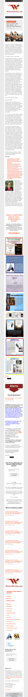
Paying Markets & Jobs (11, 623)
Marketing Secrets (11, 21)
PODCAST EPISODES (11, 613)
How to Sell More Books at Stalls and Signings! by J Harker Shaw (14, 169)
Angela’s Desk (9, 608)
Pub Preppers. (8, 678)
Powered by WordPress (13, 694)
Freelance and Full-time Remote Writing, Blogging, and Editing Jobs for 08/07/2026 (14, 532)
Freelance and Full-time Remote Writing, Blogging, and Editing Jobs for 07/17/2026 (14, 561)
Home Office (9, 617)
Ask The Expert (9, 621)
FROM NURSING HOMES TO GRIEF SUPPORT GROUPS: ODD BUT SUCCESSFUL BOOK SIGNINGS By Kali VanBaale (14, 176)
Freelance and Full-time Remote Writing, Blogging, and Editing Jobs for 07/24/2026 (14, 551)
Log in (7, 694)
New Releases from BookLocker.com (13, 619)
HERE (20, 432)
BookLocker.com (12, 677)
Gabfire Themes (14, 696)
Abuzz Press (18, 677)
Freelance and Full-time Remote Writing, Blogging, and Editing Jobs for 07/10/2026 (14, 571)
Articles (8, 615)
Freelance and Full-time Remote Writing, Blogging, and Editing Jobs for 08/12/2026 (14, 522)
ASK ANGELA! (14, 232)
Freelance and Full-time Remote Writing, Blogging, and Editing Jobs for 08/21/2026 (14, 513)
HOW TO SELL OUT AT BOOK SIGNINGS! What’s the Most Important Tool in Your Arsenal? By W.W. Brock (14, 160)
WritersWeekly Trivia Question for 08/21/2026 (13, 398)
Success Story (9, 630)
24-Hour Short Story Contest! (12, 628)
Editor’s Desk (9, 610)
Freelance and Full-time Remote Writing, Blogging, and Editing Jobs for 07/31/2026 (14, 542)
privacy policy (7, 689)
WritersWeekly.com (15, 693)
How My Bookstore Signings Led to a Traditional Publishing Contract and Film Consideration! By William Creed (14, 172)
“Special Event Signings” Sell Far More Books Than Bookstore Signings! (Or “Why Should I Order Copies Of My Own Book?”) (14, 165)
